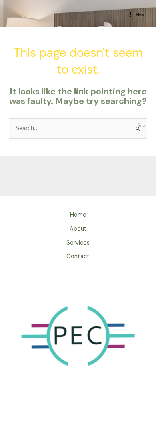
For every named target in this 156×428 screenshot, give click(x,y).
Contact (78, 256)
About (78, 229)
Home (78, 215)
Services (78, 243)
